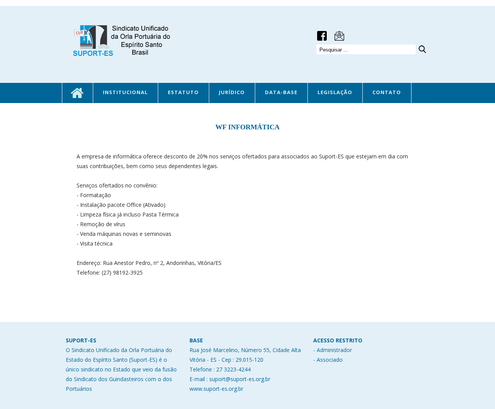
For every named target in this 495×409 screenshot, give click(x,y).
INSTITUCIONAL (125, 92)
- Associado (328, 359)
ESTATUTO (183, 92)
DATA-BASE (281, 92)
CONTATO (386, 92)
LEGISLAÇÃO (334, 92)
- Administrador (332, 350)
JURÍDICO (232, 92)
